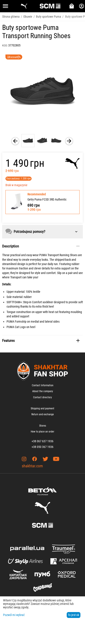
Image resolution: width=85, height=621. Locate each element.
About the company (42, 391)
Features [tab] (8, 340)
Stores (42, 425)
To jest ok (73, 615)
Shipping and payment (42, 408)
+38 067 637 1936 (42, 441)
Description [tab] (10, 246)
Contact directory (42, 397)
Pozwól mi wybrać (14, 615)
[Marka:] (72, 163)
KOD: (5, 45)
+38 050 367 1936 (42, 447)
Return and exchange (42, 414)
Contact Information (42, 385)
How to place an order (42, 431)
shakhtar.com (32, 466)
